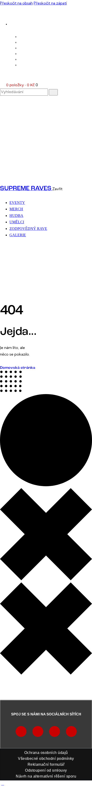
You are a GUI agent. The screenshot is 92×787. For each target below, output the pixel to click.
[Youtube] (54, 731)
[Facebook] (71, 731)
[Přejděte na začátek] (2, 783)
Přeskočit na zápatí (50, 3)
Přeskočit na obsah (16, 3)
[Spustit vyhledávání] (53, 92)
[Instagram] (21, 731)
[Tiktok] (37, 731)
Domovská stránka (17, 368)
